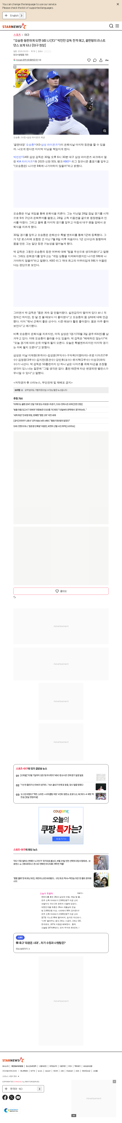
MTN (33, 1071)
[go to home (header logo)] (14, 26)
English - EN (17, 15)
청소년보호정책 (31, 1066)
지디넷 (55, 1071)
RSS (70, 1066)
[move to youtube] (18, 1097)
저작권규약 (53, 1066)
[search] (111, 25)
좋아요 (63, 591)
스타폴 (95, 1071)
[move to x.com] (11, 1097)
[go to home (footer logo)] (13, 1060)
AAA (77, 1071)
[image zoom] (104, 131)
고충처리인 (43, 1066)
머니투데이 (24, 1071)
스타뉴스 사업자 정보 (9, 1076)
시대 (62, 1071)
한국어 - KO (16, 1088)
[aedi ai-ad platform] (30, 70)
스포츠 (17, 34)
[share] (101, 60)
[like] (89, 60)
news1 (47, 1071)
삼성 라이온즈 (49, 144)
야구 (26, 34)
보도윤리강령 (87, 1066)
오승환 (30, 144)
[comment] (95, 60)
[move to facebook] (5, 1097)
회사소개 (5, 1066)
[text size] (107, 60)
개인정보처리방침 (17, 1066)
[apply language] (21, 15)
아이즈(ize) (86, 1071)
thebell (69, 1071)
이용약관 (63, 1066)
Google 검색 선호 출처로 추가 (27, 60)
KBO (66, 161)
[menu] (117, 25)
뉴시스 (40, 1071)
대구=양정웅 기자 (20, 55)
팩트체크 (77, 1066)
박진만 (17, 156)
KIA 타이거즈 (25, 161)
